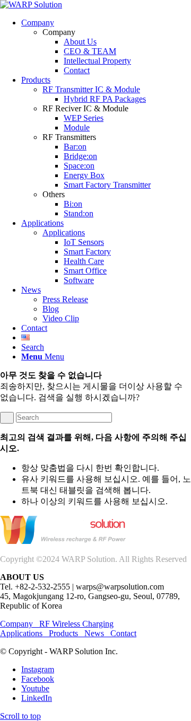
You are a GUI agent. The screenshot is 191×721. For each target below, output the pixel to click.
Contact (123, 633)
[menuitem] (106, 46)
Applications (63, 232)
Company (19, 623)
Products (63, 633)
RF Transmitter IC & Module (91, 89)
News (94, 633)
